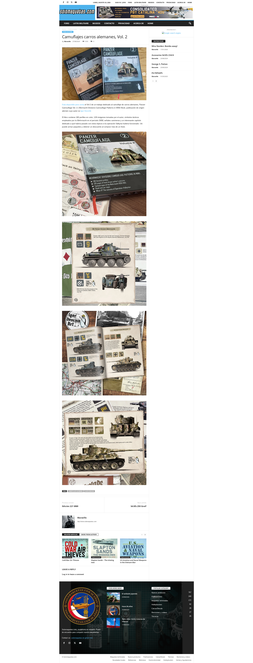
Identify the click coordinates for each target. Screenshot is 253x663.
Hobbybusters (157, 605)
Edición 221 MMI (70, 506)
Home (190, 2)
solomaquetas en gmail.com (82, 638)
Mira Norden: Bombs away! (164, 46)
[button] (190, 23)
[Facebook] (63, 2)
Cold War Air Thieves (70, 560)
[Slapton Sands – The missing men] (104, 548)
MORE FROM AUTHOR (89, 534)
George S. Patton (160, 64)
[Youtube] (75, 2)
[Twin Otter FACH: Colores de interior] (113, 623)
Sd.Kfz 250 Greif (138, 506)
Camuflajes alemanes (76, 491)
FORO (130, 2)
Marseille (67, 41)
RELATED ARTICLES (70, 534)
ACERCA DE (181, 2)
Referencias (132, 660)
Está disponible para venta (73, 105)
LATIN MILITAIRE (140, 2)
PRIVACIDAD (170, 2)
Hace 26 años (127, 606)
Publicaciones (72, 29)
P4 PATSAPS (157, 73)
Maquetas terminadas (160, 601)
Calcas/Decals (157, 609)
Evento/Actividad (154, 660)
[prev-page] (142, 534)
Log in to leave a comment (73, 574)
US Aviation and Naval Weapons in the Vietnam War (133, 561)
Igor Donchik (86, 111)
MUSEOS (151, 2)
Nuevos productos (158, 593)
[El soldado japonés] (113, 597)
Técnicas (155, 616)
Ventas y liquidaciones (183, 660)
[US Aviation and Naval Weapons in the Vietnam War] (133, 548)
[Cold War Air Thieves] (75, 548)
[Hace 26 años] (113, 610)
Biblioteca (142, 660)
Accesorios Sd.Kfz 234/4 (163, 55)
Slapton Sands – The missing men (102, 561)
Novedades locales (119, 660)
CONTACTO (160, 2)
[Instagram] (67, 2)
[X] (71, 2)
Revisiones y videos (159, 612)
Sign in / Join (120, 2)
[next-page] (145, 534)
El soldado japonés (129, 594)
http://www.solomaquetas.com (86, 521)
